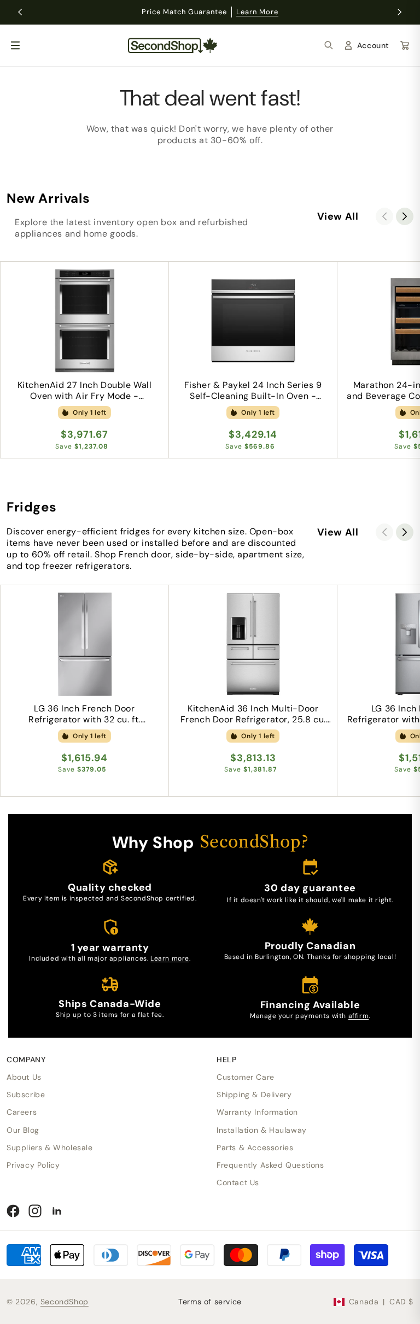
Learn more (169, 958)
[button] (328, 45)
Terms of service (210, 1302)
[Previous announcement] (20, 12)
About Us (24, 1077)
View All (338, 216)
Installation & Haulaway (262, 1130)
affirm (358, 1015)
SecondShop (64, 1302)
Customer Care (246, 1077)
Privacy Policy (33, 1165)
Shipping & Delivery (254, 1094)
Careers (22, 1112)
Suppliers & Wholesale (50, 1147)
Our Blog (23, 1130)
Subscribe (26, 1094)
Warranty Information (257, 1112)
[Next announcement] (400, 12)
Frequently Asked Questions (270, 1165)
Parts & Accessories (255, 1147)
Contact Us (238, 1182)
